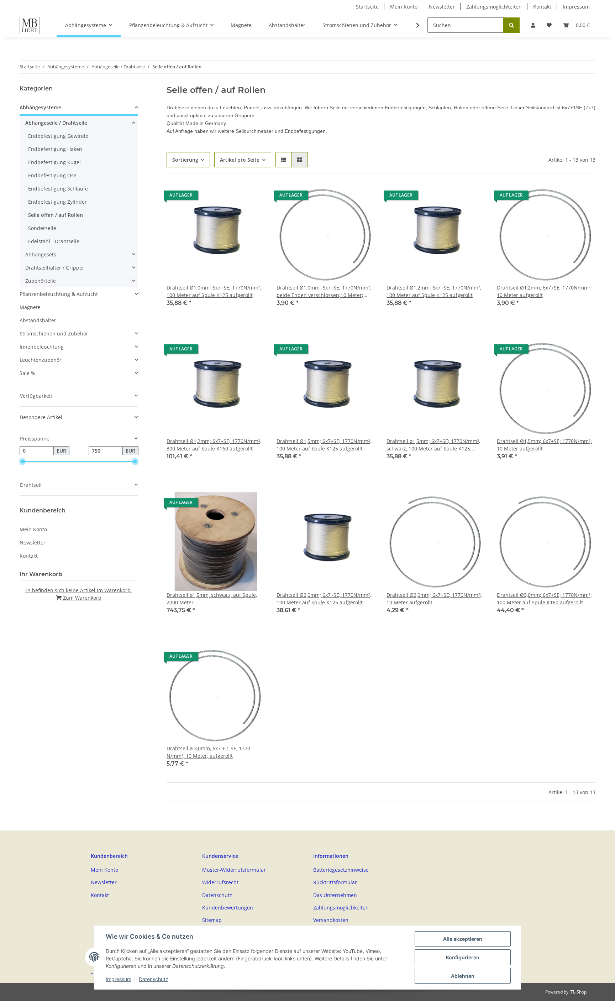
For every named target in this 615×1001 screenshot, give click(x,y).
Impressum (576, 6)
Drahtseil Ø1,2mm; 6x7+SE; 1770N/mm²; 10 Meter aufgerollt (544, 291)
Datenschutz (217, 895)
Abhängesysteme (40, 107)
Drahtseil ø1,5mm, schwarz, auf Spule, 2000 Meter (212, 598)
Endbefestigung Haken (55, 149)
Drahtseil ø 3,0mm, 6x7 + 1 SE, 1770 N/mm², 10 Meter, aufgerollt (208, 752)
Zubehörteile (40, 280)
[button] (533, 25)
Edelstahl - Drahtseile (53, 241)
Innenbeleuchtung (42, 346)
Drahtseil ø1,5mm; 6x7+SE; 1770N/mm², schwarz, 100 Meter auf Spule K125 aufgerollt (433, 445)
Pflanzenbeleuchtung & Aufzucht (59, 294)
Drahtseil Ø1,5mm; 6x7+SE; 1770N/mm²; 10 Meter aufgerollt (544, 445)
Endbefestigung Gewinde (58, 135)
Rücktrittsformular (335, 882)
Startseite (367, 6)
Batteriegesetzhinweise (341, 869)
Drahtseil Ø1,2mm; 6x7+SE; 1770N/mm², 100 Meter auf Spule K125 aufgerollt (434, 291)
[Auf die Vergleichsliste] (253, 197)
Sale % (27, 373)
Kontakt (542, 6)
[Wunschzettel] (549, 25)
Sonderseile (42, 228)
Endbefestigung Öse (52, 175)
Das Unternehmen (335, 895)
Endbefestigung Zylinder (57, 201)
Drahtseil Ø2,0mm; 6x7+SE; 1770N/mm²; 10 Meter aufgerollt (434, 598)
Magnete (30, 307)
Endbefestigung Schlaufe (58, 188)
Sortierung (185, 159)
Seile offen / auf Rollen (55, 215)
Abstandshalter (38, 320)
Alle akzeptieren (462, 939)
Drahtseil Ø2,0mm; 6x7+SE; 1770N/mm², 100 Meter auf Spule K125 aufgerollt (324, 598)
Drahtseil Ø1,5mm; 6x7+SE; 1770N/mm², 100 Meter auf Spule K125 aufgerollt (324, 445)
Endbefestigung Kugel (54, 162)
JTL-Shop (578, 992)
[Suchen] (511, 25)
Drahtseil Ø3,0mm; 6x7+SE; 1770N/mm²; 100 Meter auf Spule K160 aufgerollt (544, 598)
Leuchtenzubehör (41, 359)
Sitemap (212, 920)
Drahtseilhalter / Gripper (54, 267)
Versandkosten (330, 920)
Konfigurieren (462, 957)
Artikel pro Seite (239, 159)
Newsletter (442, 6)
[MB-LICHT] (30, 25)
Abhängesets (40, 254)
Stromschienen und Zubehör (54, 333)
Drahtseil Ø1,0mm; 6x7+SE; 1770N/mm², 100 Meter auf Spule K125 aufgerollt (214, 291)
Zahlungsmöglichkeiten (494, 6)
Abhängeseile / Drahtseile (56, 122)
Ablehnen (462, 976)
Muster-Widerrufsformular (234, 869)
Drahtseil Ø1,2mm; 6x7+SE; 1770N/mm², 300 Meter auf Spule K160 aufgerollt (214, 445)
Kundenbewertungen (227, 907)
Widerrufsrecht (220, 882)
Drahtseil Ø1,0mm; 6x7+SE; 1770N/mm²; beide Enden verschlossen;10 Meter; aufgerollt (324, 291)
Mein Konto (403, 6)
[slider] (22, 462)
